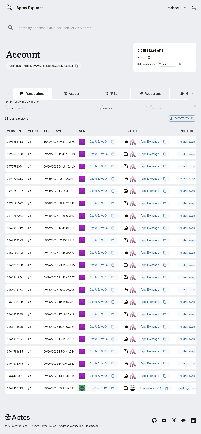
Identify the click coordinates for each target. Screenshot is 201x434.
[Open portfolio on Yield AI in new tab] (180, 64)
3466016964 (15, 290)
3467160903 (15, 253)
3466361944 (15, 277)
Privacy (35, 426)
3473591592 (15, 203)
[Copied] (113, 141)
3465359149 (15, 314)
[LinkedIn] (193, 421)
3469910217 (15, 228)
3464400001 (15, 376)
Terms (44, 426)
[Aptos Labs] (17, 418)
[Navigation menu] (194, 8)
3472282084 (15, 216)
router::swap (187, 141)
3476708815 (15, 179)
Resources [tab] (153, 94)
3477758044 (15, 166)
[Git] (154, 421)
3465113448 (15, 327)
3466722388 (15, 265)
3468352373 (15, 240)
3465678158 (15, 302)
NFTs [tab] (113, 94)
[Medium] (183, 421)
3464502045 (15, 363)
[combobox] (176, 8)
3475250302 (15, 191)
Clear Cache (92, 426)
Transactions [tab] (35, 94)
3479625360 (15, 154)
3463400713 (15, 388)
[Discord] (164, 421)
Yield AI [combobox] (163, 64)
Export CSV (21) (184, 118)
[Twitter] (174, 421)
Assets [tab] (74, 94)
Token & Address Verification (66, 426)
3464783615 (15, 351)
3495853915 (15, 142)
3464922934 (15, 339)
